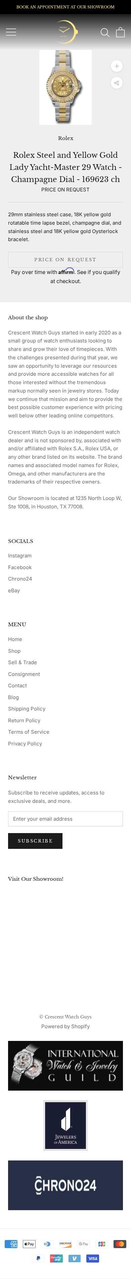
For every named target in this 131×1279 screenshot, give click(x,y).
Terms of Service (28, 732)
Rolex (65, 138)
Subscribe (35, 841)
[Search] (105, 32)
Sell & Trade (22, 662)
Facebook (20, 567)
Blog (13, 697)
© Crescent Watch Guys (65, 1017)
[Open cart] (120, 32)
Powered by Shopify (65, 1026)
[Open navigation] (11, 32)
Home (15, 639)
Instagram (20, 555)
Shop (14, 651)
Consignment (24, 674)
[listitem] (65, 1185)
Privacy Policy (25, 743)
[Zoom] (117, 66)
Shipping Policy (26, 708)
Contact (17, 685)
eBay (14, 590)
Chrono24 (20, 579)
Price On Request (65, 260)
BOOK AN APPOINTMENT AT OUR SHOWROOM (65, 7)
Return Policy (24, 720)
